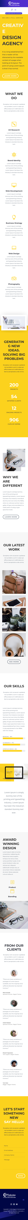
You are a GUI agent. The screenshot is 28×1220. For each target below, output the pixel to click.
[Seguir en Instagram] (14, 1204)
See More (14, 662)
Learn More (10, 76)
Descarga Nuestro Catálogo (13, 13)
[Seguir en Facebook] (11, 1204)
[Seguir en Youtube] (17, 1204)
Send (20, 1176)
